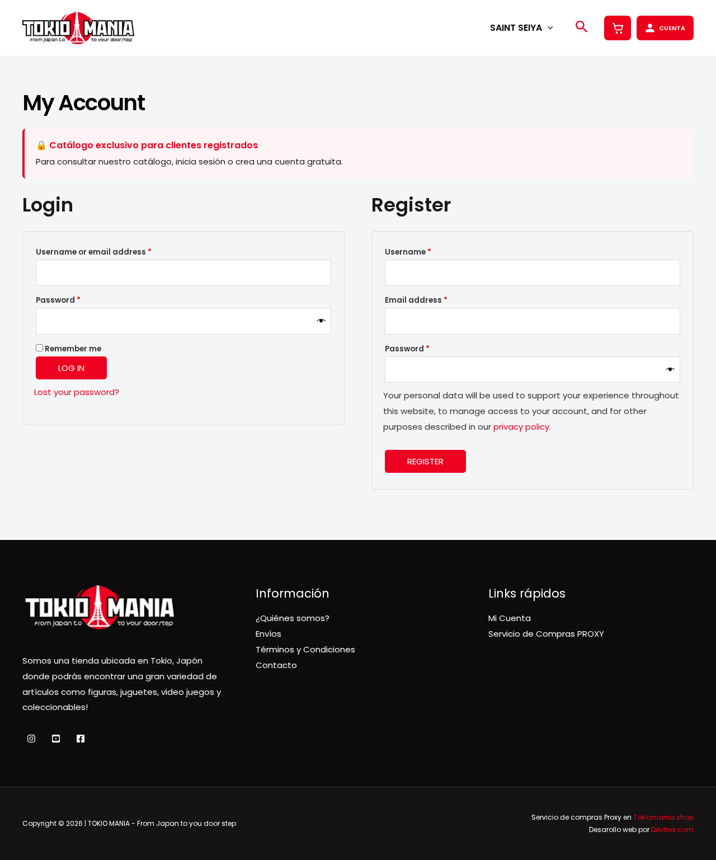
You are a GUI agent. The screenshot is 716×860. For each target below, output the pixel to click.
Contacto (276, 665)
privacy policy (521, 427)
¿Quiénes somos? (292, 618)
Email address (434, 300)
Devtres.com (672, 829)
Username (426, 251)
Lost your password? (76, 392)
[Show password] (321, 321)
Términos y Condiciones (305, 649)
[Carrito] (617, 28)
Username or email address (111, 251)
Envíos (268, 634)
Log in (71, 368)
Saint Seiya (516, 27)
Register (425, 461)
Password (76, 300)
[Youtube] (56, 739)
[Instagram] (31, 739)
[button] (547, 27)
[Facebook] (81, 739)
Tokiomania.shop (663, 817)
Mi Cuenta (509, 618)
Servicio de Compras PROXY (546, 634)
